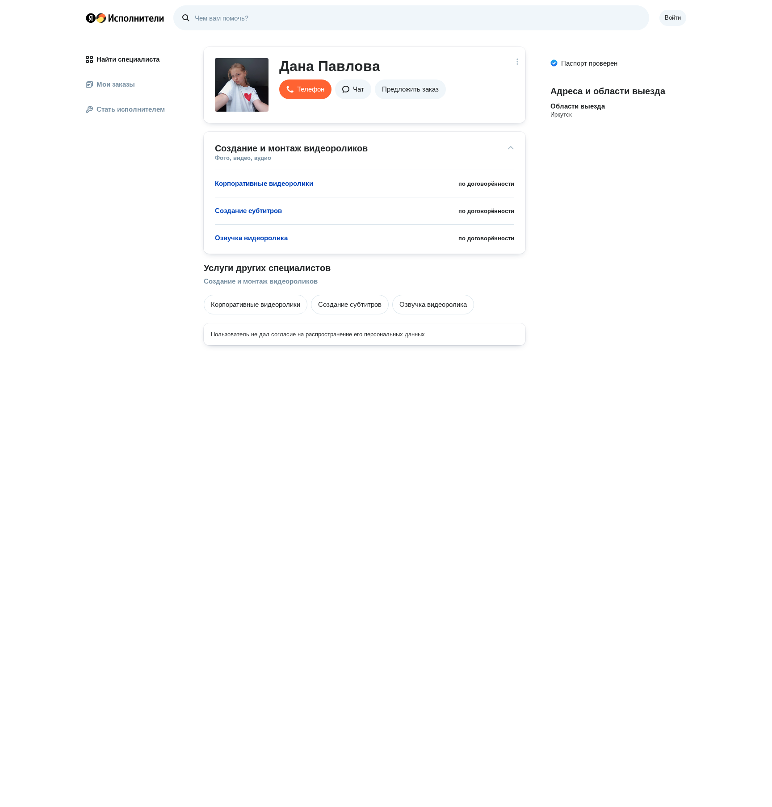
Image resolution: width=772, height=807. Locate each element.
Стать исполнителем (130, 109)
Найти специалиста (127, 59)
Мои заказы (115, 84)
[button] (305, 89)
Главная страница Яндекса (91, 18)
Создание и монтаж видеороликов (261, 281)
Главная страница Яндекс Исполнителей (125, 18)
